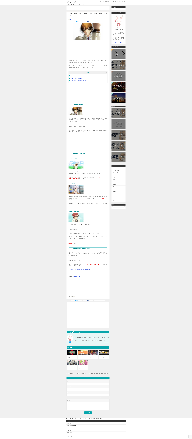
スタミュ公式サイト (76, 276)
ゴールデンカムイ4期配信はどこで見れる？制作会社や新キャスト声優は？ (104, 357)
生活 (83, 4)
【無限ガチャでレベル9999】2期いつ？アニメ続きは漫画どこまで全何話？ (118, 86)
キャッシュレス (78, 4)
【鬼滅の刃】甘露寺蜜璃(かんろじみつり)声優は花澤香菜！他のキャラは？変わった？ (82, 367)
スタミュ (73, 296)
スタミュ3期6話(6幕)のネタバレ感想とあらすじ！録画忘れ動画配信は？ (78, 373)
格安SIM (114, 191)
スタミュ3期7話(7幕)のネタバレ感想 (77, 78)
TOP (70, 418)
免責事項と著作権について (71, 425)
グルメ (114, 177)
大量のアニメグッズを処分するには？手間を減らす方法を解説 (119, 135)
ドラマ (114, 179)
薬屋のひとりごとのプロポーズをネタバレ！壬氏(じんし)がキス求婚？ (119, 98)
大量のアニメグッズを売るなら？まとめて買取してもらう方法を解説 (119, 76)
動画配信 (72, 4)
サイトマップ (69, 430)
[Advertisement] (88, 49)
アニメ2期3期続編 (116, 170)
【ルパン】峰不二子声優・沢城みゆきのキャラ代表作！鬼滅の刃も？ (93, 357)
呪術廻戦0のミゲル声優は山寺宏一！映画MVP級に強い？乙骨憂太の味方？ (72, 357)
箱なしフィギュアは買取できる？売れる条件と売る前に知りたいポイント (119, 65)
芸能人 (114, 195)
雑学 (113, 200)
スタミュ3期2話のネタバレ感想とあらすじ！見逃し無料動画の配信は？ (72, 367)
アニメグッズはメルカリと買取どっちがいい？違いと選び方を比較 (119, 157)
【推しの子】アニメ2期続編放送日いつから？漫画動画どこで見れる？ (82, 357)
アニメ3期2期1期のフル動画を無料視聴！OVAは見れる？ (79, 269)
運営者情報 (69, 423)
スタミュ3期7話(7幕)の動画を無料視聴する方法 (78, 80)
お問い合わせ (69, 432)
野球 (113, 198)
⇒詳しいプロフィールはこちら (117, 42)
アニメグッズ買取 (115, 172)
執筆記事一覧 (106, 342)
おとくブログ (71, 2)
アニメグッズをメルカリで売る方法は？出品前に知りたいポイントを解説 (119, 146)
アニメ (68, 4)
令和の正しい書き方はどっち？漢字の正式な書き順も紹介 (119, 54)
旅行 (113, 186)
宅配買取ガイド (115, 184)
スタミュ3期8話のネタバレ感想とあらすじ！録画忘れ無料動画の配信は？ (98, 373)
